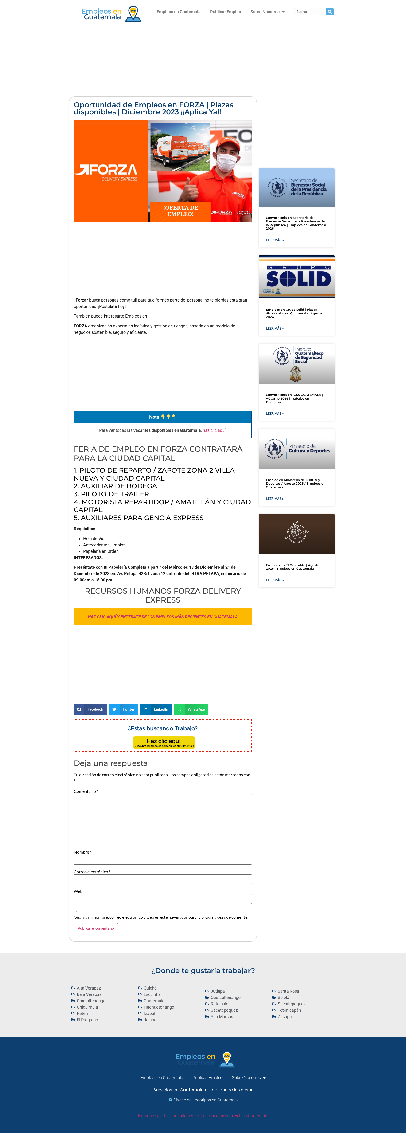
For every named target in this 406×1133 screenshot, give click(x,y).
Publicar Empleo (225, 11)
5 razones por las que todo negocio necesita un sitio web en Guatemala (203, 1115)
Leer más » (275, 240)
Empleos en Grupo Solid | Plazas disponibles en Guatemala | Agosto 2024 (294, 313)
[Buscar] (329, 11)
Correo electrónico (92, 872)
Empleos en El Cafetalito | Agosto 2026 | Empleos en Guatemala (292, 567)
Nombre (82, 852)
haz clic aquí (214, 430)
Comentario (86, 791)
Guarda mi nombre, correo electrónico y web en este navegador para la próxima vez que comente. (161, 917)
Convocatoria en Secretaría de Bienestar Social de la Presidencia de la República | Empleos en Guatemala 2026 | (296, 223)
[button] (90, 709)
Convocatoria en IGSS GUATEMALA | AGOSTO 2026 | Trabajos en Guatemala (294, 398)
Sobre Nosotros (265, 11)
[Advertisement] (203, 61)
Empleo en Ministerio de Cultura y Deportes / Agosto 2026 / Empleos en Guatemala (295, 483)
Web (78, 891)
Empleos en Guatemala (179, 11)
